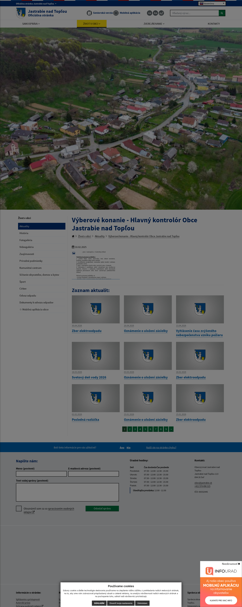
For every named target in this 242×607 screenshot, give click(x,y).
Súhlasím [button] (99, 603)
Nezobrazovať (230, 563)
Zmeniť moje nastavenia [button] (120, 603)
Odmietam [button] (142, 603)
